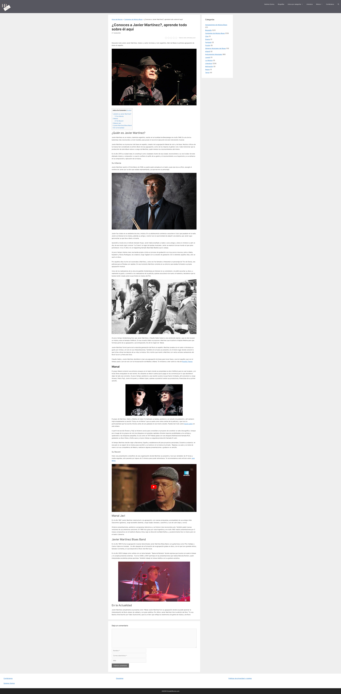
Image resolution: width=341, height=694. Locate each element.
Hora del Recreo (117, 19)
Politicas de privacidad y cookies (240, 678)
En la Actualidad (118, 128)
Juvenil (207, 57)
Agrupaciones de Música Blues (216, 25)
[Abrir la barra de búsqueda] (338, 4)
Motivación (209, 66)
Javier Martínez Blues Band (122, 125)
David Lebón (188, 424)
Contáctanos (330, 4)
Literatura (310, 4)
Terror (207, 72)
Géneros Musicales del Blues (215, 48)
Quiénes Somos (269, 4)
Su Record (119, 121)
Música (318, 4)
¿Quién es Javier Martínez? (122, 114)
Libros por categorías (294, 4)
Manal (115, 118)
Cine (206, 36)
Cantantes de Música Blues (133, 19)
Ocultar (129, 110)
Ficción (207, 45)
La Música (209, 60)
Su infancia (119, 116)
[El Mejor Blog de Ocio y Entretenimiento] (5, 6)
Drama (207, 39)
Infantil (207, 51)
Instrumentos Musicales (213, 54)
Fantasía (208, 42)
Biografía (208, 30)
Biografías (281, 4)
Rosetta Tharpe (187, 361)
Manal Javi (117, 123)
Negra (207, 69)
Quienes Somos (9, 683)
